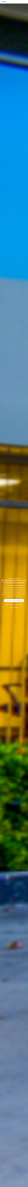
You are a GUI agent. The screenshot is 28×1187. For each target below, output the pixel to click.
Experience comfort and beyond (14, 600)
